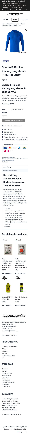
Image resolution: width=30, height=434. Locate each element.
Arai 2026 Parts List (8, 407)
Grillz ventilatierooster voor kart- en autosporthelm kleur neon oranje (21, 263)
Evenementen (6, 375)
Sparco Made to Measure (10, 401)
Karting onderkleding (17, 158)
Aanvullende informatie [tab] (10, 170)
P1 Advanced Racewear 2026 (11, 414)
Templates (5, 384)
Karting (10, 158)
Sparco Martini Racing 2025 (11, 403)
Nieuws (4, 353)
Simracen (25, 158)
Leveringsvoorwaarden (9, 347)
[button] (26, 29)
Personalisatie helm (8, 382)
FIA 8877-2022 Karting (9, 410)
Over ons (5, 369)
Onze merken (6, 378)
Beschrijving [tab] (7, 167)
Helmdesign (6, 380)
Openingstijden (7, 373)
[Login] (23, 19)
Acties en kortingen (9, 355)
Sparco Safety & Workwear (10, 399)
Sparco (6, 161)
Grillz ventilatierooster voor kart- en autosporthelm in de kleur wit (7, 263)
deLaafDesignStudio (19, 429)
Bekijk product (7, 273)
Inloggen (4, 351)
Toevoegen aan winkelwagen (13, 120)
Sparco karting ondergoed (8, 160)
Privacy (4, 349)
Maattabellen (6, 386)
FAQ (3, 358)
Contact (4, 371)
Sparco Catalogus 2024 (9, 405)
